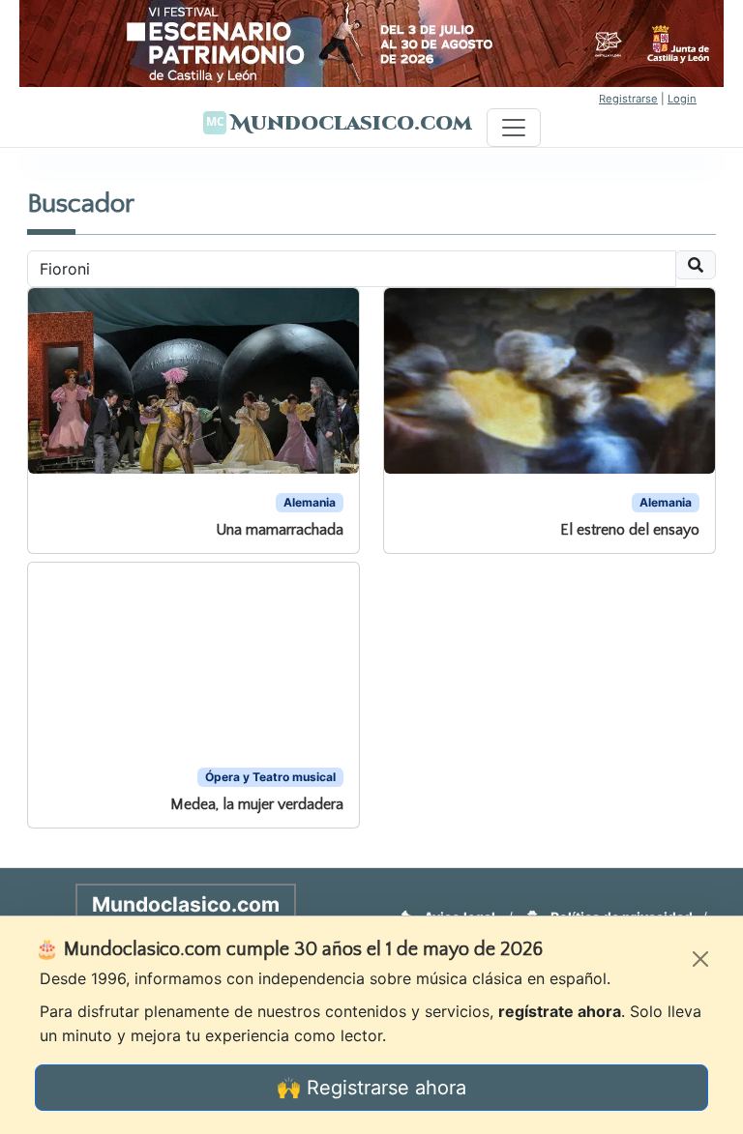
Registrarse (628, 98)
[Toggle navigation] (514, 127)
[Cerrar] (700, 959)
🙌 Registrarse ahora (371, 1087)
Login (682, 98)
